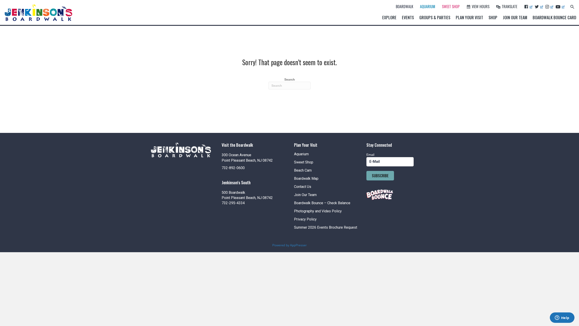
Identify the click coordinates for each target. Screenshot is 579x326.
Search (289, 79)
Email (370, 154)
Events (408, 17)
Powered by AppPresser (289, 245)
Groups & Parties (434, 17)
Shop (493, 17)
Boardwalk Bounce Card (554, 17)
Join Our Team (515, 17)
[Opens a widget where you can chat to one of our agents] (562, 318)
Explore (389, 17)
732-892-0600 (233, 168)
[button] (572, 6)
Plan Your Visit (469, 17)
